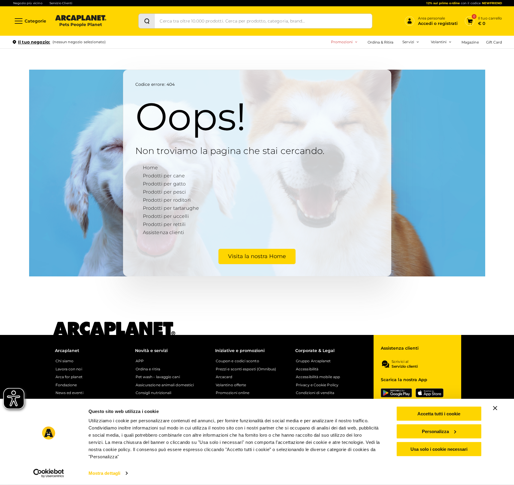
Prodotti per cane (164, 176)
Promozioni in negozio (321, 58)
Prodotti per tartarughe (171, 208)
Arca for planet (69, 377)
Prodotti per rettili (164, 224)
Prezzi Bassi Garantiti (371, 68)
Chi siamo (65, 361)
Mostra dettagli (105, 473)
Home (150, 167)
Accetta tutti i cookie (438, 413)
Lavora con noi (69, 369)
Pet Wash (371, 58)
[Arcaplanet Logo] (80, 21)
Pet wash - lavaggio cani (158, 377)
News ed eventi (69, 393)
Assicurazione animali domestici (165, 385)
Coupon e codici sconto (237, 361)
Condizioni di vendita (315, 393)
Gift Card (494, 42)
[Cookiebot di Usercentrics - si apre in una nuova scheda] (48, 473)
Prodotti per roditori (167, 200)
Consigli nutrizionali (154, 393)
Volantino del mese (392, 58)
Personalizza (435, 431)
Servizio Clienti (61, 3)
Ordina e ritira (148, 369)
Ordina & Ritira (381, 42)
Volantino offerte (231, 385)
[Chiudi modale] (137, 63)
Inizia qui (428, 65)
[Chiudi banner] (495, 408)
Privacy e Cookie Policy (317, 385)
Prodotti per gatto (164, 184)
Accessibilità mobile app (318, 377)
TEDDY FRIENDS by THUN (376, 58)
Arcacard (370, 68)
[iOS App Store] (429, 392)
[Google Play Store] (396, 392)
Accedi (414, 52)
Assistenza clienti (163, 232)
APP (140, 361)
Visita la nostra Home (257, 256)
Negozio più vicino (27, 3)
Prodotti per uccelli (166, 216)
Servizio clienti (405, 366)
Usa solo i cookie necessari (438, 448)
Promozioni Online (316, 68)
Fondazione (66, 385)
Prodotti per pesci (164, 192)
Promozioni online (232, 393)
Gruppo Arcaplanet (313, 361)
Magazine (470, 42)
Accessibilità (307, 369)
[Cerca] (147, 21)
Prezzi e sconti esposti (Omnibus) (246, 369)
